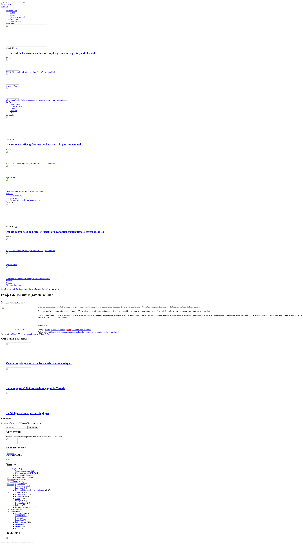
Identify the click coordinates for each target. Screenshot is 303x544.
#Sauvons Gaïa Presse (14, 285)
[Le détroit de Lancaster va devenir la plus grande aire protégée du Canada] (26, 46)
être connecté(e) (16, 423)
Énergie (13, 15)
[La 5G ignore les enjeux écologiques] (18, 408)
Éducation (19, 520)
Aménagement (15, 21)
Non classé (14, 509)
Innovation (14, 198)
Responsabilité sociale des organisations (25, 200)
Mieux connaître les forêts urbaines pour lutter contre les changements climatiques (36, 100)
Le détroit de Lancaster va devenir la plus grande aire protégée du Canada (51, 53)
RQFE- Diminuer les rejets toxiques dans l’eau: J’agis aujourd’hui (30, 72)
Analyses (9, 281)
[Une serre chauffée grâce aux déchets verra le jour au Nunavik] (26, 137)
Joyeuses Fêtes (11, 86)
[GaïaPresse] (6, 4)
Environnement (11, 11)
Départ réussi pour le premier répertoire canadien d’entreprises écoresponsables (55, 231)
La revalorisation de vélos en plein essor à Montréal (25, 192)
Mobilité (13, 111)
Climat (12, 13)
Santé (12, 109)
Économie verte (16, 196)
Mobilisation (20, 524)
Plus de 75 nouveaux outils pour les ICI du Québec (31, 334)
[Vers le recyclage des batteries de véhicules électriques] (18, 358)
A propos (9, 283)
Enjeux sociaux (16, 106)
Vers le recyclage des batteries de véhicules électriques (39, 363)
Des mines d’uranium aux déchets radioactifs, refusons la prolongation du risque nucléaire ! (85, 332)
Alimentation (15, 104)
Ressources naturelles (18, 17)
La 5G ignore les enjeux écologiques (27, 413)
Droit (12, 113)
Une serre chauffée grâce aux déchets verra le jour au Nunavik (44, 144)
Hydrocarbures (20, 503)
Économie (9, 194)
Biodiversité (14, 19)
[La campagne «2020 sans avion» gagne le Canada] (18, 383)
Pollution (18, 505)
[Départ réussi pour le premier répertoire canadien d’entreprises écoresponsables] (26, 225)
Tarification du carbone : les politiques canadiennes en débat (28, 279)
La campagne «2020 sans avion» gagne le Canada (35, 388)
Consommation (21, 516)
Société (8, 102)
